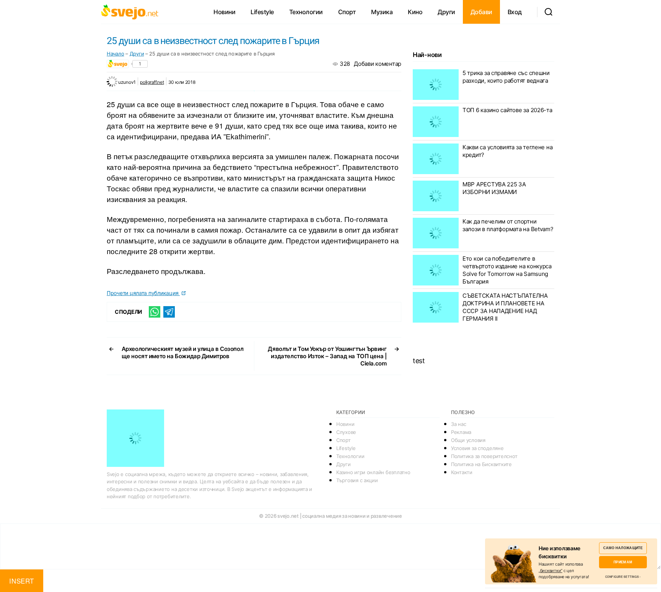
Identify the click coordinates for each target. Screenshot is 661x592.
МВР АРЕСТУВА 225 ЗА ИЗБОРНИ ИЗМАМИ (494, 188)
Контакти (461, 472)
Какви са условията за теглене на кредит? (507, 151)
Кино (415, 12)
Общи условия (468, 440)
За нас (458, 424)
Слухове (346, 432)
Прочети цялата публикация (143, 293)
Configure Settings (622, 577)
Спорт (347, 12)
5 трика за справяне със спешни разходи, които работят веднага (506, 76)
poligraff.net (152, 82)
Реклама (461, 432)
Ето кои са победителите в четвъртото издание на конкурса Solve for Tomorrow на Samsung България (507, 270)
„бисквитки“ (550, 570)
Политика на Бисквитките (481, 464)
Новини (224, 12)
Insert (21, 580)
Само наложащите (623, 547)
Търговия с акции (357, 480)
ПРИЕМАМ (623, 561)
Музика (381, 12)
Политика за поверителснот (484, 456)
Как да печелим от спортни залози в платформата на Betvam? (508, 225)
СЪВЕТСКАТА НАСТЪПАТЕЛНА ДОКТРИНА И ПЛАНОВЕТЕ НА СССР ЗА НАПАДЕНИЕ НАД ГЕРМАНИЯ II (505, 307)
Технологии (306, 12)
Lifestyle (262, 12)
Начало (115, 54)
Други (446, 12)
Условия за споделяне (477, 448)
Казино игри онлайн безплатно (373, 472)
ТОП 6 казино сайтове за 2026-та (507, 110)
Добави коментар (377, 63)
